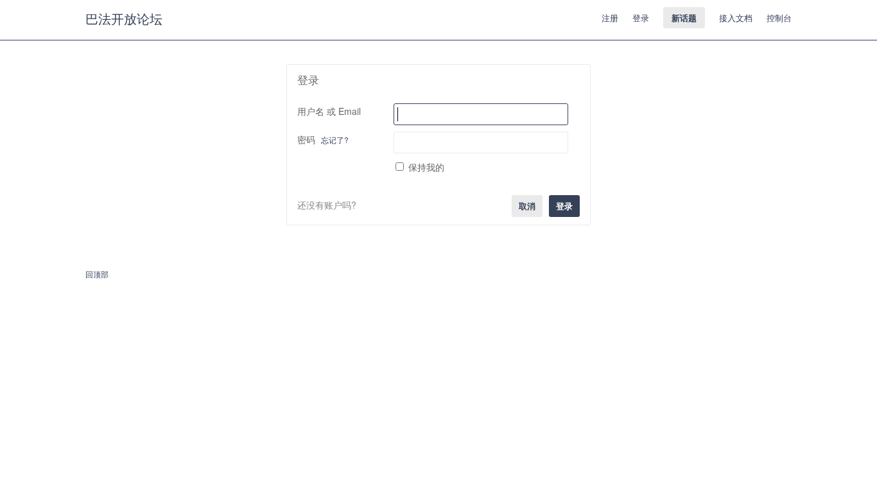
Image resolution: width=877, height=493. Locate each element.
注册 (610, 18)
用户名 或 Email (329, 111)
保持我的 (426, 166)
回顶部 (97, 273)
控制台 (779, 18)
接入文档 (735, 18)
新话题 (684, 18)
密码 (323, 139)
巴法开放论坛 (123, 18)
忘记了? (335, 139)
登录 (640, 18)
